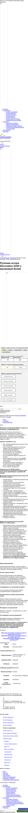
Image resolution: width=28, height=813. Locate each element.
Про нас (5, 773)
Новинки (8, 417)
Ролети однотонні (11, 114)
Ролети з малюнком (11, 112)
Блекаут (6, 741)
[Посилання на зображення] (3, 688)
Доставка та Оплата (12, 123)
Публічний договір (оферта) (14, 126)
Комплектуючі (8, 754)
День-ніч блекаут (9, 749)
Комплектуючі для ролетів (13, 120)
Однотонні (7, 762)
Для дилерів (6, 775)
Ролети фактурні (11, 113)
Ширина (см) (5, 357)
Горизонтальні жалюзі (10, 744)
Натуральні (7, 760)
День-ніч (6, 746)
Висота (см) (16, 357)
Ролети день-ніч (10, 117)
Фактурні (6, 765)
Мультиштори (8, 757)
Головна (2, 258)
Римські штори (7, 738)
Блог (4, 771)
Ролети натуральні (8, 722)
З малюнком (7, 752)
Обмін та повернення (12, 124)
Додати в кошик (5, 411)
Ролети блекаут (10, 116)
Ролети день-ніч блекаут (13, 119)
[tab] (15, 419)
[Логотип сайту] (4, 106)
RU (2, 143)
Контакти (5, 774)
